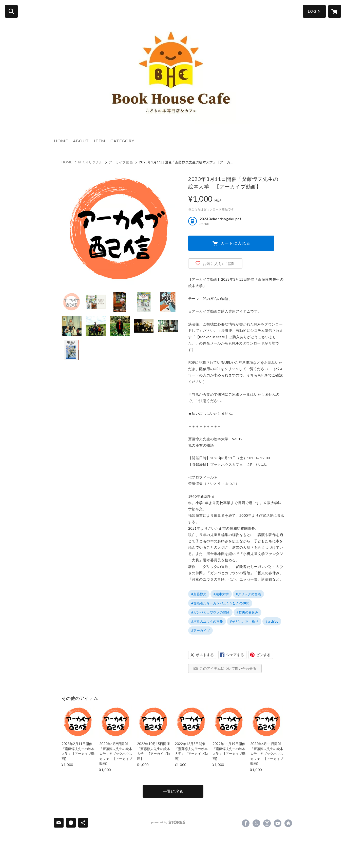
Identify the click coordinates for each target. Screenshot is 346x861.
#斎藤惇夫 (198, 594)
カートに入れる (236, 243)
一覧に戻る (173, 791)
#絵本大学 (221, 594)
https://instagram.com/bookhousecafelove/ (267, 823)
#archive (271, 621)
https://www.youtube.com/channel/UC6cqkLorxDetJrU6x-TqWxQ (277, 823)
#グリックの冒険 (248, 594)
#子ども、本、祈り (244, 621)
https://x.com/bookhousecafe (256, 823)
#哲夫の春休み (247, 612)
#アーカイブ (200, 630)
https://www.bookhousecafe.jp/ (288, 823)
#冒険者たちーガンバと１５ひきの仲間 (220, 603)
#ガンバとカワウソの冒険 (210, 612)
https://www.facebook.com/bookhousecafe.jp (245, 823)
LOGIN (314, 11)
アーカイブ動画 (121, 162)
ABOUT (81, 140)
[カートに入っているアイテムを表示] (334, 11)
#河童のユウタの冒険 (207, 621)
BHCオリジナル (90, 162)
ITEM (99, 140)
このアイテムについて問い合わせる (228, 668)
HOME (61, 140)
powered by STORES (168, 822)
